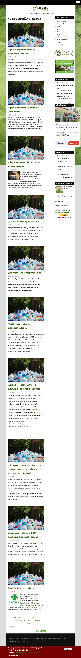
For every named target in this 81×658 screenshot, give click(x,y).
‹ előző (20, 617)
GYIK (58, 29)
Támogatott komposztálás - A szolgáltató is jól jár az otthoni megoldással (24, 469)
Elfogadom (68, 649)
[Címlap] (40, 10)
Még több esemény (68, 177)
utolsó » (27, 623)
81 (41, 617)
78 (29, 617)
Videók (59, 34)
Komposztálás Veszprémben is (24, 273)
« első (14, 617)
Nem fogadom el (13, 655)
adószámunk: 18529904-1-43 (19, 641)
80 (37, 617)
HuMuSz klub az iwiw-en (21, 588)
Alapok (59, 26)
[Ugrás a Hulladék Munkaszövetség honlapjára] (64, 56)
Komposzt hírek (61, 24)
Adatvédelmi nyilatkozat (27, 652)
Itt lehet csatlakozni (31, 607)
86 (28, 620)
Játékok (59, 42)
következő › (38, 620)
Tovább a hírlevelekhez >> (62, 205)
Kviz (58, 37)
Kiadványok (60, 32)
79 (33, 617)
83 (17, 620)
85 (24, 620)
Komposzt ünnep (62, 40)
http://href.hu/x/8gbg (16, 424)
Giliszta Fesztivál (62, 83)
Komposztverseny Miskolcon (23, 221)
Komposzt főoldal (62, 21)
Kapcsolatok (60, 45)
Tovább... (10, 626)
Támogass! (40, 631)
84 (21, 620)
